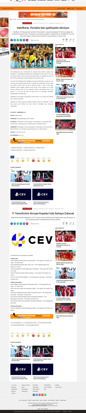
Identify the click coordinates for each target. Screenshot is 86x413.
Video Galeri (61, 8)
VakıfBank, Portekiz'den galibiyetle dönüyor (35, 19)
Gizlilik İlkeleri (63, 400)
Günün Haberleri (48, 387)
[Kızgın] (33, 158)
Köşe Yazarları (36, 389)
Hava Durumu (58, 387)
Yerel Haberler (47, 385)
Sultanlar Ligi (24, 391)
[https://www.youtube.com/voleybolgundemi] (42, 395)
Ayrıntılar (65, 411)
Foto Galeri (72, 8)
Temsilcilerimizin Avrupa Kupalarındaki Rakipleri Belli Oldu (19, 203)
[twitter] (15, 40)
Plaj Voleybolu (25, 389)
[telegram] (21, 40)
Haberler (14, 19)
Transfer (13, 393)
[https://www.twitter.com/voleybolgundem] (37, 395)
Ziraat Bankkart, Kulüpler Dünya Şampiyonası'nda (42, 184)
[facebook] (11, 40)
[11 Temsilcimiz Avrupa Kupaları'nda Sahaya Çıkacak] (31, 240)
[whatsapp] (18, 40)
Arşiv (45, 389)
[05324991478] (45, 395)
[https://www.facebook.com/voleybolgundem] (34, 395)
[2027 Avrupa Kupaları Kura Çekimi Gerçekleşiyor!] (42, 194)
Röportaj (13, 391)
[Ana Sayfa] (10, 19)
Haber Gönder (35, 400)
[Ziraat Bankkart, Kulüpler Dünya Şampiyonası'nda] (42, 176)
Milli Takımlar (14, 389)
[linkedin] (24, 40)
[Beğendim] (12, 158)
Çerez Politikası (51, 400)
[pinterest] (27, 40)
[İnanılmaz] (44, 158)
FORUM (29, 400)
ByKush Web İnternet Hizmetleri (39, 405)
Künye (41, 400)
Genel (23, 387)
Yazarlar (80, 8)
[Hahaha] (39, 158)
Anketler (57, 385)
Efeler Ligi (13, 387)
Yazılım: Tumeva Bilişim (42, 408)
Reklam (57, 400)
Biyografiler (35, 391)
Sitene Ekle (24, 400)
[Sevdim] (23, 158)
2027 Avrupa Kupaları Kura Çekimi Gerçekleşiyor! (41, 202)
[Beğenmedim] (28, 158)
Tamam (70, 411)
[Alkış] (18, 158)
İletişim (45, 400)
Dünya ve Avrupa (21, 19)
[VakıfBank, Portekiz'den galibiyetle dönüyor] (31, 56)
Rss (20, 400)
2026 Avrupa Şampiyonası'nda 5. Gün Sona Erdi (20, 184)
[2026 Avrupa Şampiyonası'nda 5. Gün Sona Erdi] (20, 176)
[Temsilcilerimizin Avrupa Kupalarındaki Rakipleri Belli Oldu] (20, 194)
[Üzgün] (49, 158)
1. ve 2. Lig (13, 385)
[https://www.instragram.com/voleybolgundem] (39, 395)
